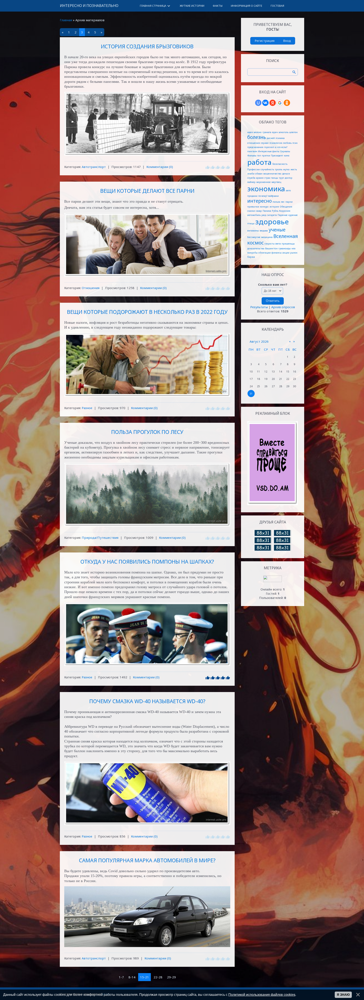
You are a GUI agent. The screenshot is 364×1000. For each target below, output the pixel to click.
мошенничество (272, 173)
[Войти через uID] (258, 103)
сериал (265, 142)
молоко (258, 132)
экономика (266, 188)
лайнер (251, 182)
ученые (277, 229)
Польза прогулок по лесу (147, 431)
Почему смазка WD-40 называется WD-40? (147, 701)
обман (258, 173)
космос (255, 242)
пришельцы (288, 243)
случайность (267, 169)
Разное (87, 408)
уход (263, 215)
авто (288, 190)
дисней (271, 138)
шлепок (293, 132)
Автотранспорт (94, 167)
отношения (253, 142)
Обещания (286, 206)
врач (275, 132)
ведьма (264, 230)
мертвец (276, 182)
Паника (267, 210)
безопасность (279, 163)
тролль (278, 169)
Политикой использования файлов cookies (261, 994)
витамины (253, 230)
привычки (253, 206)
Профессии (253, 169)
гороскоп (269, 147)
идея (250, 132)
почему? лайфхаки (268, 195)
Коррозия (284, 210)
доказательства (255, 248)
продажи (252, 195)
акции (285, 252)
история (274, 206)
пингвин (252, 151)
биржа (251, 256)
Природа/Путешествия (100, 537)
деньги (286, 173)
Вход (287, 40)
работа (259, 162)
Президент (277, 155)
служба (251, 177)
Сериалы (285, 151)
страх (267, 177)
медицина (267, 237)
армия (260, 177)
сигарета (272, 215)
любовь (287, 142)
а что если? (281, 147)
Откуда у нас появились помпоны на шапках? (147, 561)
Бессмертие (253, 237)
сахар (259, 210)
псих (294, 142)
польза (276, 201)
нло (294, 248)
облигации (264, 252)
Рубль (275, 210)
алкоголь (283, 132)
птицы (250, 223)
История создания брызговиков (147, 46)
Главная (66, 20)
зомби (250, 173)
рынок (293, 252)
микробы (252, 252)
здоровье (272, 221)
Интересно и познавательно (89, 5)
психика (280, 138)
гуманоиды (284, 248)
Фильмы (251, 155)
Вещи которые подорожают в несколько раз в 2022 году (147, 311)
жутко (286, 169)
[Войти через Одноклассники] (287, 103)
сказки (251, 210)
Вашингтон (271, 248)
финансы (277, 252)
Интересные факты (268, 151)
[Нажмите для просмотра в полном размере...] (147, 124)
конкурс (264, 206)
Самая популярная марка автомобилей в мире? (147, 860)
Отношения (90, 288)
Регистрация (264, 40)
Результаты (259, 307)
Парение (283, 215)
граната (266, 132)
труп (281, 177)
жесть (293, 169)
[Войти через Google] (280, 103)
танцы (274, 177)
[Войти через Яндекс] (272, 103)
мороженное (263, 182)
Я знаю (343, 994)
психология (275, 142)
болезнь (256, 137)
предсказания (255, 147)
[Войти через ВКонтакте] (265, 103)
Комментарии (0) (159, 167)
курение (293, 215)
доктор (288, 177)
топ (259, 155)
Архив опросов (283, 307)
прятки (266, 155)
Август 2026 (259, 341)
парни (289, 201)
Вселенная (285, 236)
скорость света (273, 243)
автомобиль (254, 215)
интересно (259, 201)
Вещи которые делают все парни (147, 190)
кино (286, 155)
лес (283, 201)
